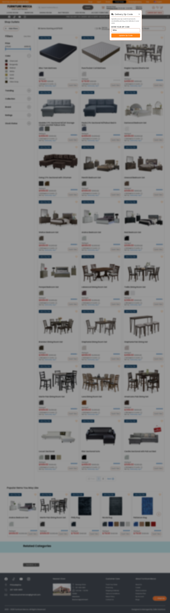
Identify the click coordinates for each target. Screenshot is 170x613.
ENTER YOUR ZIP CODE (120, 27)
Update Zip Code (126, 35)
